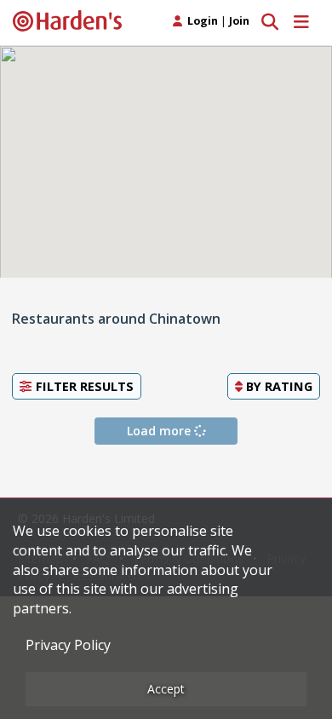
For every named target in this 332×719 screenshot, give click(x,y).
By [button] (277, 385)
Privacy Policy (68, 645)
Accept (166, 689)
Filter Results (83, 385)
